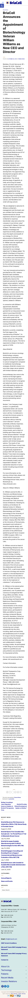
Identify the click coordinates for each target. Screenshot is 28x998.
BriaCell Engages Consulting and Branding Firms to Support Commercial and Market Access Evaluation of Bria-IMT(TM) (12, 854)
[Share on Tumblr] (20, 792)
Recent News (5, 9)
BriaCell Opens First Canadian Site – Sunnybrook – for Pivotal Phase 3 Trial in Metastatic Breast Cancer (13, 834)
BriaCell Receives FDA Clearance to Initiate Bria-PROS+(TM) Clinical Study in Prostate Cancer (14, 824)
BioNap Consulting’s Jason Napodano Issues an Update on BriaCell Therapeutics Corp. (7, 806)
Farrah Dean (21, 58)
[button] (2, 6)
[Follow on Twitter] (5, 986)
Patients (4, 974)
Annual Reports (6, 878)
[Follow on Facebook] (2, 986)
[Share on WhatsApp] (7, 792)
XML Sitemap (14, 993)
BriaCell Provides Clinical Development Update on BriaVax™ (20, 806)
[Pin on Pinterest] (18, 792)
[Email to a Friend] (15, 792)
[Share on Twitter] (12, 792)
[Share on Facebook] (10, 792)
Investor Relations (9, 981)
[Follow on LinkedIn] (8, 986)
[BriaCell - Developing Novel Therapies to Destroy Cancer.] (14, 2)
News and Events (7, 881)
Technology (6, 970)
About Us (5, 966)
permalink (11, 799)
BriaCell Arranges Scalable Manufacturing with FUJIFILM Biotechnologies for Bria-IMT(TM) (12, 843)
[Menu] (3, 3)
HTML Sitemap (22, 993)
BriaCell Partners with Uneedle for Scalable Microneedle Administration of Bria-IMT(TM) (13, 865)
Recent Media (7, 977)
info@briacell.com (11, 939)
